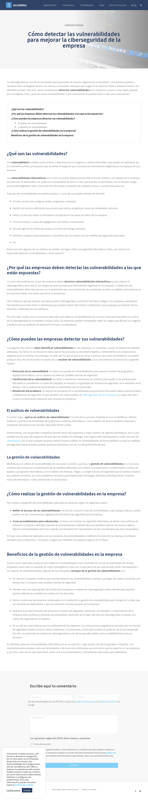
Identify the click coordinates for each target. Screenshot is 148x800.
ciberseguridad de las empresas (99, 394)
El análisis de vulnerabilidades (32, 123)
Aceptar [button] (27, 790)
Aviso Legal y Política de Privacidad (65, 789)
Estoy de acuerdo (42, 744)
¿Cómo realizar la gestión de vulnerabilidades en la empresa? (43, 130)
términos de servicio (108, 701)
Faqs (102, 5)
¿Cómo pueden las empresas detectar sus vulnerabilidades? (43, 118)
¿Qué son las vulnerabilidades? (27, 109)
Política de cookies (89, 789)
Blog (133, 5)
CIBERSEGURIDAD (74, 25)
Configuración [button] (13, 790)
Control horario (118, 5)
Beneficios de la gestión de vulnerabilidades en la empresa (42, 135)
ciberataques (13, 440)
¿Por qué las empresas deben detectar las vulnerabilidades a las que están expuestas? (57, 113)
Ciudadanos (87, 5)
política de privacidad (85, 701)
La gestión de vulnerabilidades (32, 126)
